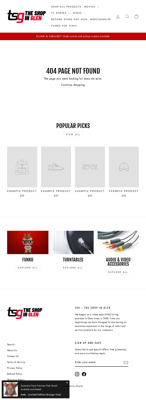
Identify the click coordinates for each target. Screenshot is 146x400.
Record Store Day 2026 (69, 19)
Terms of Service (16, 362)
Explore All (28, 267)
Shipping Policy (15, 379)
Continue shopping (73, 85)
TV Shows (59, 13)
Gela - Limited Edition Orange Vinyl (41, 394)
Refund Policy (14, 374)
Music (78, 13)
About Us (12, 350)
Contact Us (13, 356)
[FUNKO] (27, 242)
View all (73, 134)
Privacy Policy (14, 368)
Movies (90, 6)
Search (11, 344)
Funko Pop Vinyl (64, 25)
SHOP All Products (66, 6)
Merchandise (100, 19)
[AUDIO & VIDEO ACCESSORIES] (118, 242)
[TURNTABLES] (73, 242)
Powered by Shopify (73, 386)
